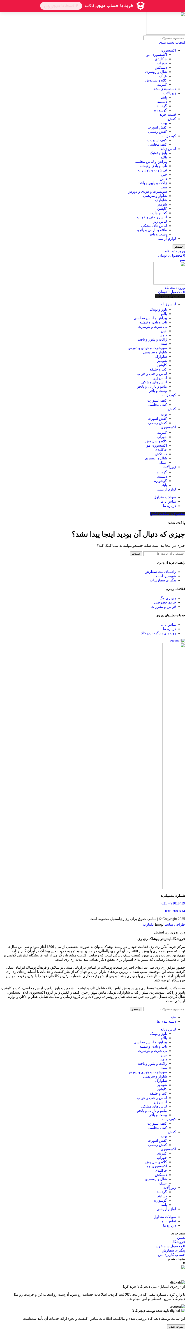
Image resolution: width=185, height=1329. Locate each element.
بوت (164, 123)
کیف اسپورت (157, 140)
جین (164, 174)
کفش (172, 119)
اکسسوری (168, 50)
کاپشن (162, 208)
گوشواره (160, 110)
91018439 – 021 (173, 903)
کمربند (162, 84)
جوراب (162, 63)
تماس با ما (168, 624)
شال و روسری (156, 72)
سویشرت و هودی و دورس (147, 191)
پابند (164, 97)
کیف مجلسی (157, 144)
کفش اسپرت (157, 127)
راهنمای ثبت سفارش (160, 572)
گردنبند (162, 106)
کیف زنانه (169, 136)
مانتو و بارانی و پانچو (152, 230)
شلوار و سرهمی (155, 196)
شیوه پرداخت (166, 576)
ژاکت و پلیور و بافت (152, 183)
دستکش (161, 67)
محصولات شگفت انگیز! (167, 513)
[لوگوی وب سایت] (165, 33)
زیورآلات (169, 93)
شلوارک (161, 200)
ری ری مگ (168, 598)
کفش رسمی (157, 131)
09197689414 (175, 911)
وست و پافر (158, 234)
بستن (181, 1237)
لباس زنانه (168, 149)
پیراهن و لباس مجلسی (150, 161)
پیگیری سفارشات (163, 580)
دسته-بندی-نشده (164, 89)
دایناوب (148, 924)
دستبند (162, 102)
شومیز (162, 204)
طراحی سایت (174, 924)
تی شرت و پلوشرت (152, 170)
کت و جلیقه (158, 213)
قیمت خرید (168, 114)
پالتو (164, 157)
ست (163, 187)
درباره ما (169, 629)
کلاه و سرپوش (156, 80)
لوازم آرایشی (166, 238)
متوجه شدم (176, 1326)
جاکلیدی (161, 59)
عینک (163, 76)
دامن (163, 179)
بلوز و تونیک (158, 153)
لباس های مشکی (154, 226)
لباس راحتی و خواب (152, 217)
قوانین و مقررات (163, 606)
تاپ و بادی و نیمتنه (153, 166)
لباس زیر (160, 221)
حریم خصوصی (165, 602)
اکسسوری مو (157, 55)
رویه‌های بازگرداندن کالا (158, 633)
